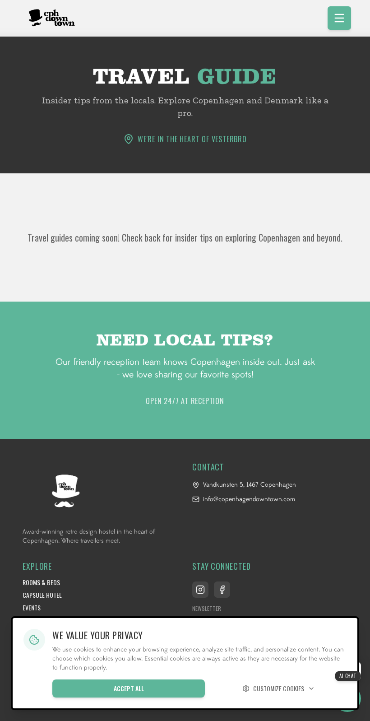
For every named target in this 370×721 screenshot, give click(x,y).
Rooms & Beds (41, 582)
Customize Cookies (278, 688)
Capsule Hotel (42, 595)
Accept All (129, 688)
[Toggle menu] (339, 18)
